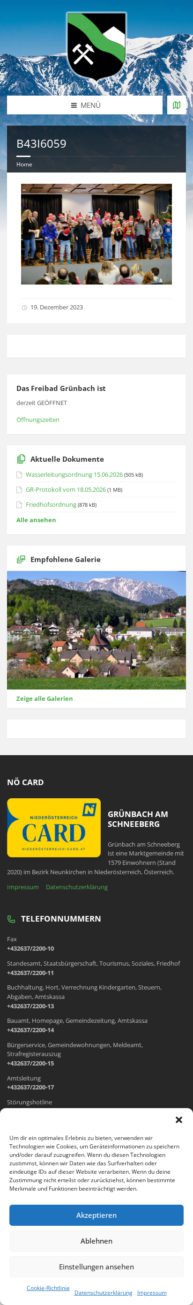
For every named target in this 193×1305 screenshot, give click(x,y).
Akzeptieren (96, 1215)
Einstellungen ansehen (96, 1266)
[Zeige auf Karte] (176, 105)
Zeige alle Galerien (44, 698)
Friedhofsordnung (51, 504)
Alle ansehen (36, 520)
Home (24, 164)
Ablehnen (96, 1240)
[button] (179, 1120)
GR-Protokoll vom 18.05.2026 (66, 489)
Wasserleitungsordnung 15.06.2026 (74, 474)
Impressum (152, 1293)
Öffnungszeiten (37, 419)
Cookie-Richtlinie (48, 1288)
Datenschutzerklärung (103, 1293)
